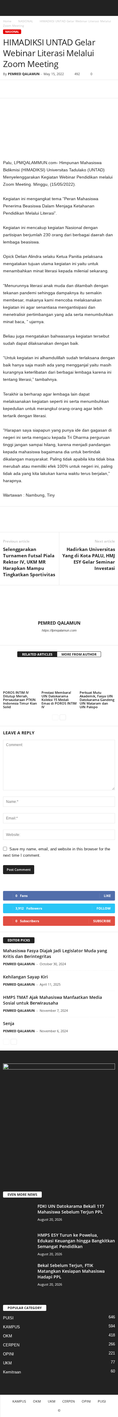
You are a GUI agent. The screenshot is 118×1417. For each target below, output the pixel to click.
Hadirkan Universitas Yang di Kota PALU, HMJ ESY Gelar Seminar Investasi (88, 558)
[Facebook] (9, 89)
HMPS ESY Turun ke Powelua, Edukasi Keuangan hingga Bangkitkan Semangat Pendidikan (76, 1240)
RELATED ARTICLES (37, 654)
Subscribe (102, 921)
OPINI (8, 1354)
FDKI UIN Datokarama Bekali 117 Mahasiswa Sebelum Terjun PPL (71, 1209)
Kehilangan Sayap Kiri (25, 977)
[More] (65, 89)
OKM (7, 1336)
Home (7, 21)
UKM (7, 1363)
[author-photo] (59, 602)
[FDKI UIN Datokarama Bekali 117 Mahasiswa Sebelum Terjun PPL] (18, 1214)
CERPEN (11, 1345)
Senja (8, 1023)
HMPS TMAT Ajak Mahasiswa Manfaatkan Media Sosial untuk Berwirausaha (52, 1000)
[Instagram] (59, 639)
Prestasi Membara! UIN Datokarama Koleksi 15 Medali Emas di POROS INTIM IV (59, 699)
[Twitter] (23, 89)
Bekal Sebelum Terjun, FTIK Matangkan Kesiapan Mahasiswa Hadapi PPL (71, 1271)
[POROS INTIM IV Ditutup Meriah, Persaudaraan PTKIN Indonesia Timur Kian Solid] (20, 676)
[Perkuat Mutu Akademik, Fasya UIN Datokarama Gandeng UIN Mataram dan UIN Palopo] (97, 676)
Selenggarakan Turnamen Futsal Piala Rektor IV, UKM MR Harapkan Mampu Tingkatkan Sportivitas (29, 561)
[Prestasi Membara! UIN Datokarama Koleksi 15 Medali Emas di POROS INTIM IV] (59, 676)
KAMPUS (11, 1327)
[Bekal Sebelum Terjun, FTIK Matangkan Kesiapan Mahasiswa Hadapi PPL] (18, 1273)
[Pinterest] (37, 89)
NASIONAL (25, 21)
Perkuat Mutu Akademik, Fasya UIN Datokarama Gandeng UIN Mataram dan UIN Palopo (97, 699)
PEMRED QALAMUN (24, 74)
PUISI (8, 1318)
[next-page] (63, 717)
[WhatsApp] (51, 89)
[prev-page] (55, 717)
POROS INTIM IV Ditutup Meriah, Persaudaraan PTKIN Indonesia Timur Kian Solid (20, 699)
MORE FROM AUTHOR (79, 654)
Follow (104, 908)
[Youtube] (67, 639)
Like (107, 895)
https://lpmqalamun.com (59, 630)
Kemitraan (12, 1372)
